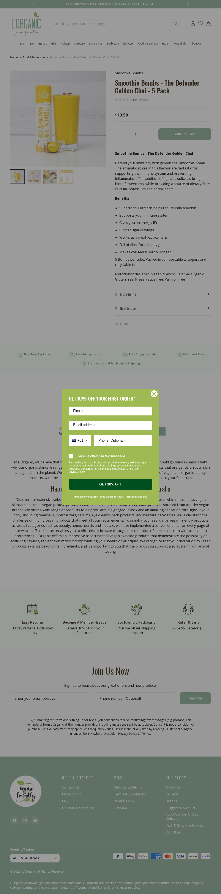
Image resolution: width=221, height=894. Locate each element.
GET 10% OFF (110, 484)
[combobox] (80, 440)
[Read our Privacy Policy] (149, 463)
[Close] (154, 394)
